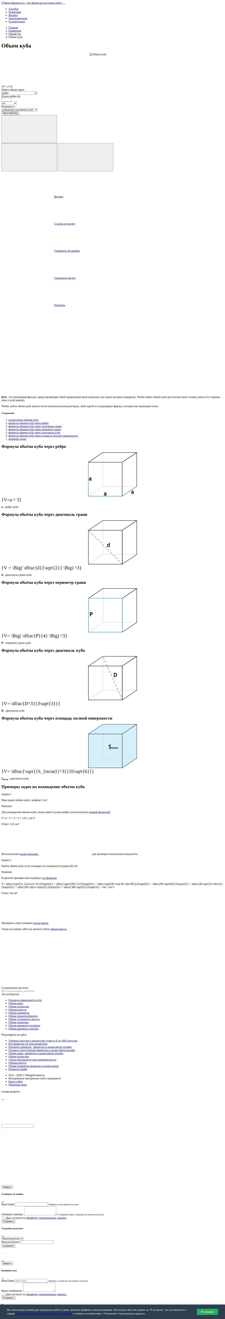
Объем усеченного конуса (24, 1019)
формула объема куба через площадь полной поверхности (43, 435)
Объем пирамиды (19, 1012)
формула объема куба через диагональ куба (34, 432)
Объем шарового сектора (23, 1028)
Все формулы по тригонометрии (27, 1043)
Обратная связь (17, 1084)
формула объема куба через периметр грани (34, 429)
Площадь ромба (17, 1069)
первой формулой (99, 812)
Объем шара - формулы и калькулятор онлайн (35, 1053)
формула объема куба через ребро (28, 423)
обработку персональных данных (46, 1217)
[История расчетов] (29, 129)
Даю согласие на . (36, 1217)
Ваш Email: (8, 1204)
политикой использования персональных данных (43, 1313)
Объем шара (15, 1003)
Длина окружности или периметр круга (32, 1059)
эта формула (49, 877)
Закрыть (7, 1187)
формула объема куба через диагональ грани (35, 426)
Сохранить (8, 1246)
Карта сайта (15, 1081)
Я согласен (207, 1312)
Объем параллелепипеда (23, 1016)
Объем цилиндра (18, 1006)
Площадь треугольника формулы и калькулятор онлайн (41, 1050)
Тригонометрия (17, 18)
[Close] (2, 1099)
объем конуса (58, 929)
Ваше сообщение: (11, 1290)
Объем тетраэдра (18, 1022)
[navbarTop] (63, 3)
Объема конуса (17, 1009)
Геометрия (14, 12)
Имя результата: (10, 1241)
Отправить (8, 1221)
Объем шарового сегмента (24, 1025)
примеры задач (17, 438)
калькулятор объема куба (23, 419)
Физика (13, 15)
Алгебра (13, 8)
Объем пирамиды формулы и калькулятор (33, 1066)
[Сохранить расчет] (85, 157)
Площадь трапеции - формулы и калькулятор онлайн (40, 1047)
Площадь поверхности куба (25, 1000)
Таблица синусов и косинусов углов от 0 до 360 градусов (42, 1040)
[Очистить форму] (29, 157)
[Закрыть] (2, 1236)
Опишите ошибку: (12, 1214)
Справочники (16, 21)
